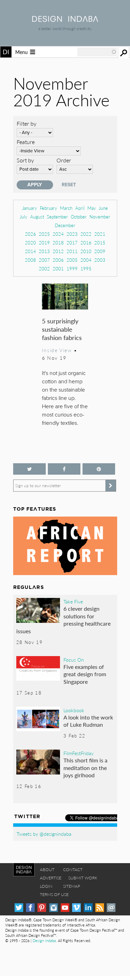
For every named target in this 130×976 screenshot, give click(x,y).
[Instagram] (53, 907)
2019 (44, 242)
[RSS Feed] (99, 907)
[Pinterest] (41, 907)
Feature (26, 142)
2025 (44, 234)
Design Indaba (44, 940)
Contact (73, 869)
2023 (72, 234)
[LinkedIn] (88, 907)
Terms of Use (54, 894)
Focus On (73, 659)
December (65, 225)
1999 (72, 268)
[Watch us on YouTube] (65, 907)
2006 (58, 260)
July (23, 216)
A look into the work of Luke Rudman (88, 721)
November (99, 216)
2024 (58, 234)
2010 (86, 251)
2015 (99, 242)
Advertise (50, 878)
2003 (99, 260)
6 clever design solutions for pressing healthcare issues (63, 620)
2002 (44, 268)
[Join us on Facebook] (64, 469)
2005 (72, 260)
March (66, 208)
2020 (30, 242)
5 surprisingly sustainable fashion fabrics (62, 329)
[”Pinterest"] (99, 469)
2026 (30, 234)
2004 (86, 260)
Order (64, 160)
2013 (44, 251)
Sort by (25, 160)
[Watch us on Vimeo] (76, 907)
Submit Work (82, 878)
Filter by (26, 123)
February (48, 208)
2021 (99, 234)
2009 (99, 251)
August (37, 216)
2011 (72, 251)
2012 (58, 251)
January (29, 208)
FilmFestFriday (78, 753)
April (80, 208)
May (91, 208)
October (79, 216)
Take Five (73, 601)
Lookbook (73, 710)
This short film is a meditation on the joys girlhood (85, 767)
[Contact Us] (111, 907)
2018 (58, 242)
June (103, 208)
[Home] (65, 20)
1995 (86, 268)
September (57, 216)
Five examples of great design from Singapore (84, 674)
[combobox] (97, 51)
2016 (86, 242)
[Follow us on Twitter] (29, 469)
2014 (30, 251)
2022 (86, 234)
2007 (44, 260)
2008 (30, 260)
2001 (58, 268)
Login (46, 886)
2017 (72, 242)
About (47, 869)
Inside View (57, 350)
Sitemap (71, 886)
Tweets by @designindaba (44, 833)
